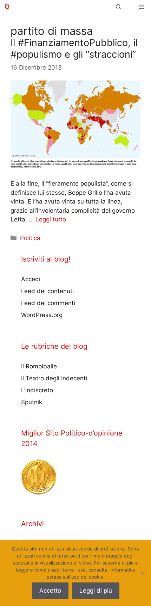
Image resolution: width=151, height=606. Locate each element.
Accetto (50, 590)
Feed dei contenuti (47, 291)
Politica (30, 237)
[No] (142, 572)
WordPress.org (42, 314)
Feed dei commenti (48, 303)
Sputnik (31, 402)
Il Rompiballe (39, 366)
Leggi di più (95, 590)
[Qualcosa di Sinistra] (7, 7)
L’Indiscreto (37, 390)
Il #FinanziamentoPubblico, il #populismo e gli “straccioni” (74, 48)
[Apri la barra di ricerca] (118, 7)
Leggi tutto (50, 219)
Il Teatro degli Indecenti (54, 378)
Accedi (30, 279)
